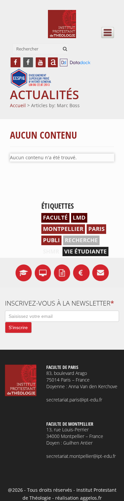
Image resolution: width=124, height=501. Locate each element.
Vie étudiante (85, 251)
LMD (79, 217)
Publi (51, 240)
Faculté (55, 217)
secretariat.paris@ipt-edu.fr (74, 399)
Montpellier (63, 229)
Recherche (81, 240)
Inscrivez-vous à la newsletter (59, 303)
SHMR (51, 251)
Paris (96, 229)
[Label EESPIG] (31, 78)
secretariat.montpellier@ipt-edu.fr (81, 456)
